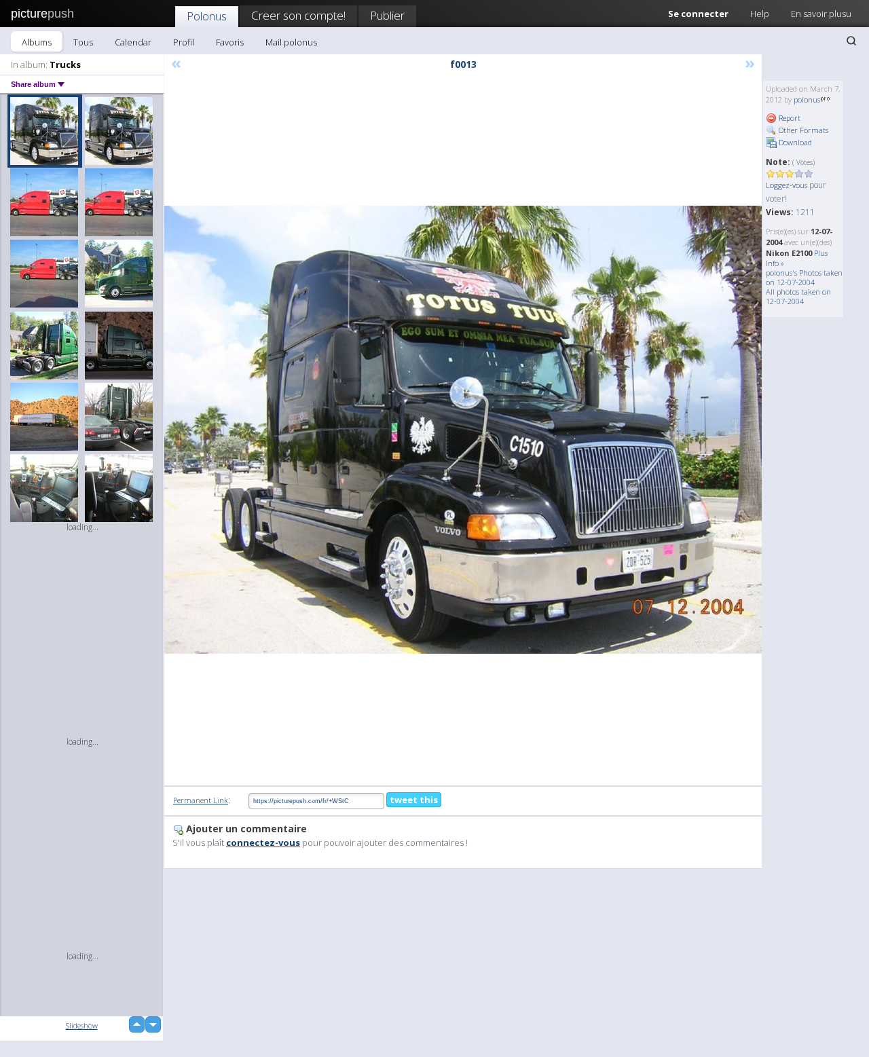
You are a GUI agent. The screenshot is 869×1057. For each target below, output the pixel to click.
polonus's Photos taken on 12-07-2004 (804, 277)
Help (759, 13)
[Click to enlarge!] (463, 430)
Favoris (230, 42)
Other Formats (802, 130)
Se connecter (698, 13)
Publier (387, 15)
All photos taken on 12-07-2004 (798, 296)
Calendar (133, 42)
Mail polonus (291, 42)
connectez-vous (263, 842)
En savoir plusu (821, 13)
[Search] (851, 41)
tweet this (414, 800)
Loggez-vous (786, 185)
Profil (183, 42)
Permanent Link (200, 800)
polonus (807, 99)
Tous (83, 42)
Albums (37, 42)
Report (788, 118)
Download (794, 142)
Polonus (207, 16)
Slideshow (82, 1025)
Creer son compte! (298, 15)
